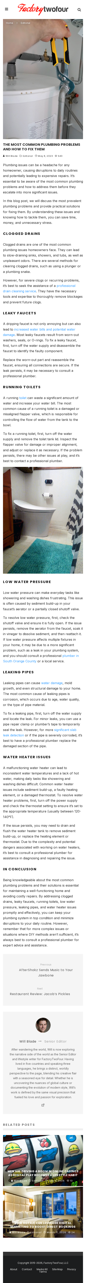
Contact (27, 1269)
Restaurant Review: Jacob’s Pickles (40, 991)
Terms (43, 1272)
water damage (52, 683)
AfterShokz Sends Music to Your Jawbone (46, 970)
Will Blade (11, 156)
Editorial (28, 156)
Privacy (71, 1269)
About (13, 1269)
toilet (22, 398)
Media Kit (42, 1269)
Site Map (57, 1269)
